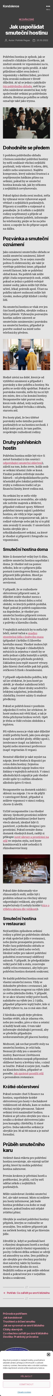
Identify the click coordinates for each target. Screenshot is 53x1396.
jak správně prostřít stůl (29, 1073)
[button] (48, 1354)
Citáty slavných (13, 1329)
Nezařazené (26, 19)
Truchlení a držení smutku (19, 1321)
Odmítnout (26, 1384)
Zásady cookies (24, 1392)
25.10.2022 (42, 40)
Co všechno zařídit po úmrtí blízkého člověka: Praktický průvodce (25, 1335)
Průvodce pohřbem (15, 1313)
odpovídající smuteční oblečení (22, 463)
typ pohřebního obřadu (17, 86)
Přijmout (27, 1376)
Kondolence (11, 6)
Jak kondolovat (12, 1317)
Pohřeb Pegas (22, 40)
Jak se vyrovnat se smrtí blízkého (23, 1325)
